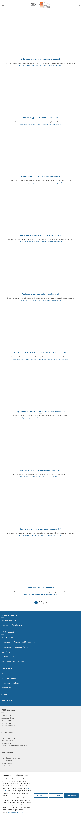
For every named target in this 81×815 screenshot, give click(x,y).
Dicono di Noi (6, 688)
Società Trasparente (8, 652)
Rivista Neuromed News (10, 683)
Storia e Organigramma (10, 637)
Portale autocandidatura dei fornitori (15, 647)
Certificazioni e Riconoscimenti (12, 661)
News (3, 674)
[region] (40, 793)
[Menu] (2, 4)
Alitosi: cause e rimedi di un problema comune (40, 235)
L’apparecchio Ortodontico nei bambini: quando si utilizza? (40, 412)
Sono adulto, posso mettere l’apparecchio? (40, 118)
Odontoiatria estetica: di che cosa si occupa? (40, 59)
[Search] (79, 5)
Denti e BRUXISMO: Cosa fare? (40, 588)
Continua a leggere (40, 65)
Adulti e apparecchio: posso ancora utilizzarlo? (40, 470)
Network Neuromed (8, 620)
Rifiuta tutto (56, 795)
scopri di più (8, 766)
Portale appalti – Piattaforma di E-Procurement (18, 642)
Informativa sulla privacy (15, 812)
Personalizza (40, 795)
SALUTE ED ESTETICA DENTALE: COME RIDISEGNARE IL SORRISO (40, 353)
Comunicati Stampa (8, 678)
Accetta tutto (71, 795)
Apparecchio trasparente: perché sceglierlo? (40, 177)
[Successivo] (45, 602)
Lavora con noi (6, 700)
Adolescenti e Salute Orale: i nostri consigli (40, 294)
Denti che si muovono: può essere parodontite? (40, 529)
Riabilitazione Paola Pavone (11, 625)
